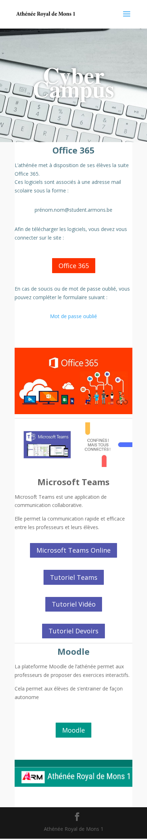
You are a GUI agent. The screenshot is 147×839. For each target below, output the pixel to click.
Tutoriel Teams (73, 577)
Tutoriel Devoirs (73, 631)
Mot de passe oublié (73, 316)
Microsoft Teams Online (73, 550)
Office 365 (74, 265)
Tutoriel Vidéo (74, 604)
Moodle (73, 730)
